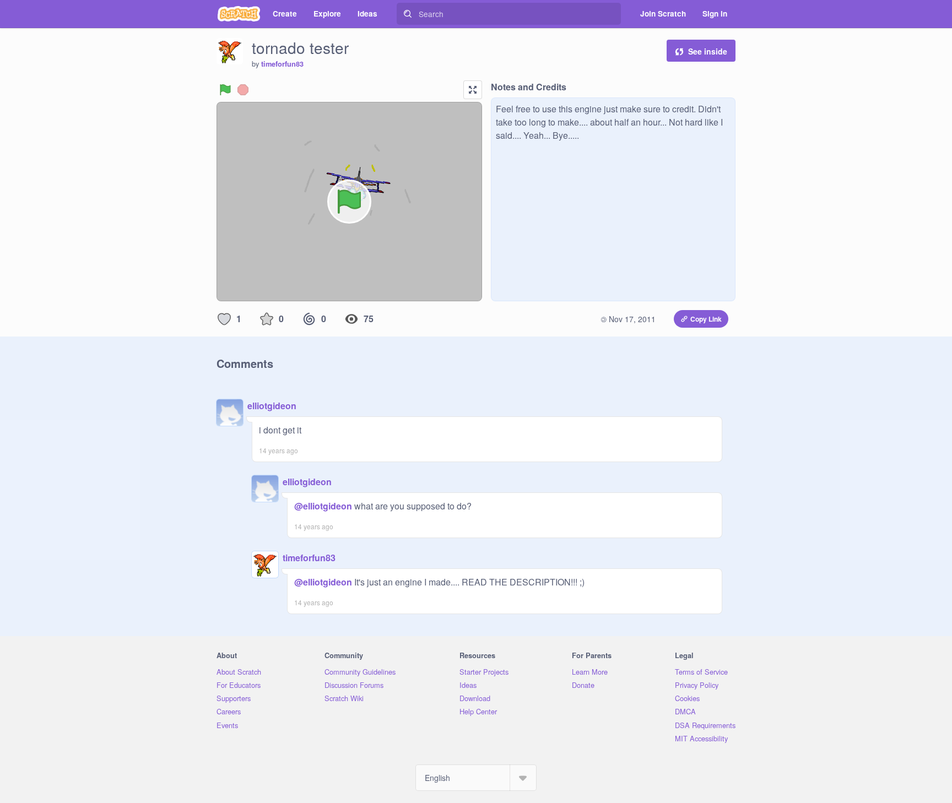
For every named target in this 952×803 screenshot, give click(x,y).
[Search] (408, 14)
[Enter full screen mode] (472, 89)
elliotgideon (271, 405)
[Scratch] (239, 14)
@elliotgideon (323, 506)
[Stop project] (243, 90)
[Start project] (225, 90)
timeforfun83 (282, 64)
